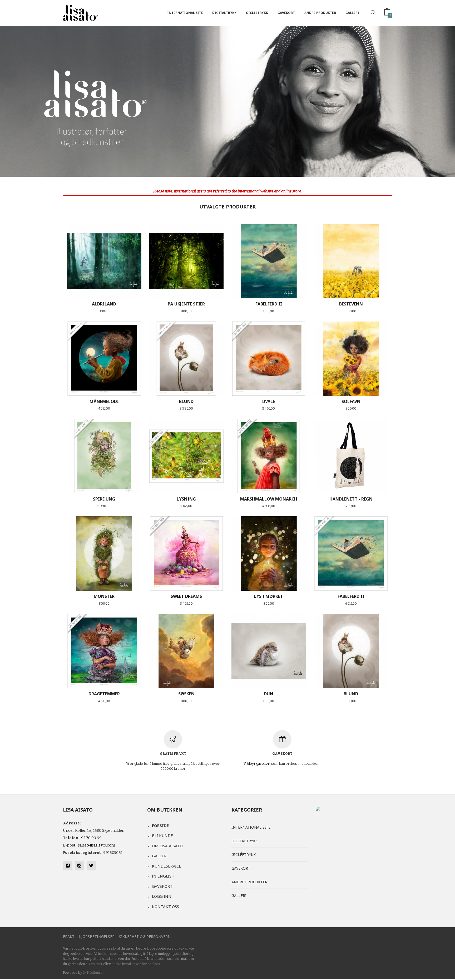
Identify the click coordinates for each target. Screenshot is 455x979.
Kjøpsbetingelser (97, 936)
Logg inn (161, 896)
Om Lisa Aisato (167, 845)
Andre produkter (320, 13)
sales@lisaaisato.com (96, 845)
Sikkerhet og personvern (145, 936)
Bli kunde (162, 835)
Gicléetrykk (257, 13)
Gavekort (286, 13)
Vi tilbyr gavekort (257, 764)
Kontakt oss (165, 906)
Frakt (69, 936)
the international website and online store (266, 191)
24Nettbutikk (93, 973)
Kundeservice (166, 866)
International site (185, 13)
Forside (160, 825)
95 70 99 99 (91, 838)
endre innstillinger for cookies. (136, 964)
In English (163, 876)
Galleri (352, 13)
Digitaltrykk (224, 13)
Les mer (95, 964)
